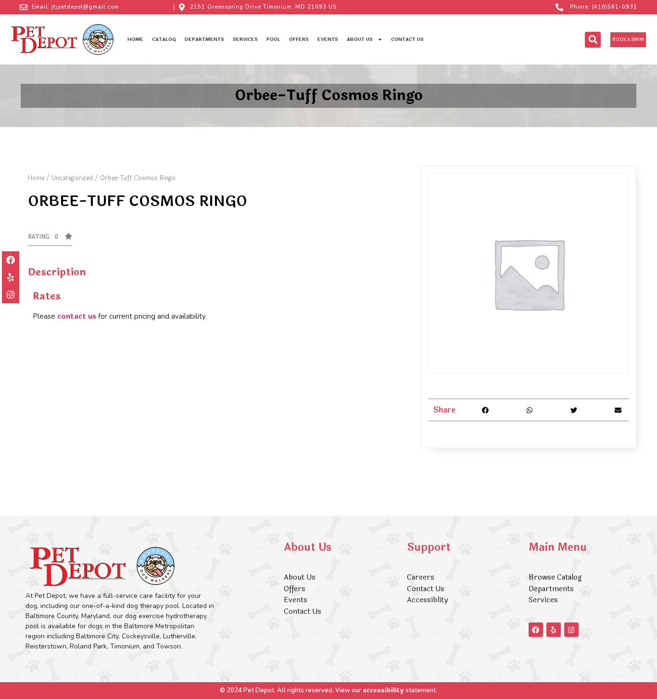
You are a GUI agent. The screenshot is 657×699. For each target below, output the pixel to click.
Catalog (164, 39)
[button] (593, 40)
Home (135, 39)
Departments (204, 39)
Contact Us (407, 39)
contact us (76, 316)
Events (327, 39)
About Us (360, 39)
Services (245, 39)
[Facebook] (10, 260)
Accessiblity (427, 600)
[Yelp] (10, 277)
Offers (299, 39)
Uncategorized (72, 178)
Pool (273, 39)
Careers (420, 577)
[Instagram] (10, 294)
